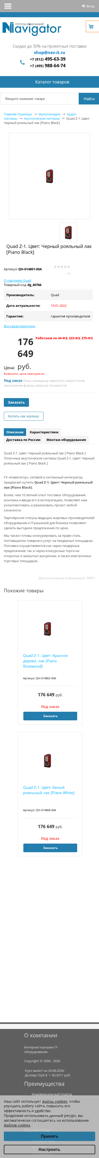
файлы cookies (54, 1101)
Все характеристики (19, 326)
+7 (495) (47, 65)
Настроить (49, 1149)
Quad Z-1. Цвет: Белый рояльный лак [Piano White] (48, 790)
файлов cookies (17, 1125)
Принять (49, 1136)
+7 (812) (47, 59)
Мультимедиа (49, 114)
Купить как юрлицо (23, 416)
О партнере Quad (17, 280)
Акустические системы (42, 118)
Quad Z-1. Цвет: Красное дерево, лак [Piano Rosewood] (45, 661)
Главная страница (18, 114)
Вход (90, 6)
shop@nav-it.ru (49, 52)
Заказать (16, 402)
